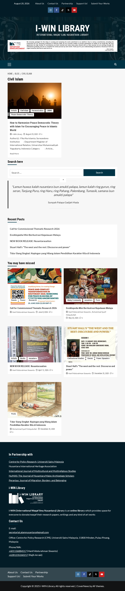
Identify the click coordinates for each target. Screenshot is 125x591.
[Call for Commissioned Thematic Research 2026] (34, 286)
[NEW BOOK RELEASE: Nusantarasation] (34, 344)
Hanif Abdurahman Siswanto (23, 312)
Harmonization (37, 111)
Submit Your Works (100, 3)
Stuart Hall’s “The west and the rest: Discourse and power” (40, 247)
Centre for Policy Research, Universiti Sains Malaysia (36, 461)
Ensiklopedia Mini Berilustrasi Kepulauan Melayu (35, 235)
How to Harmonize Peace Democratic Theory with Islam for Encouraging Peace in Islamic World (34, 126)
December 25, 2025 (102, 373)
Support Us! (82, 3)
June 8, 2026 (43, 312)
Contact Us (53, 3)
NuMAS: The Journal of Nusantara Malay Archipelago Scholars (41, 475)
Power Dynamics (102, 358)
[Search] (115, 64)
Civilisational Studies (75, 358)
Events (14, 300)
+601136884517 (18, 550)
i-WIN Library (62, 28)
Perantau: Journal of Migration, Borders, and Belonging (37, 480)
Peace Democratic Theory (22, 115)
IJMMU (49, 111)
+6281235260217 (18, 554)
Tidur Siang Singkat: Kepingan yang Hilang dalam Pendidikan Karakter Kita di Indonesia (55, 253)
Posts (98, 300)
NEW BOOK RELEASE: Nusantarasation (30, 241)
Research (33, 300)
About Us (39, 3)
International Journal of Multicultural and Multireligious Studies (42, 470)
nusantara (88, 300)
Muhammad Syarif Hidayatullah (24, 429)
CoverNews (83, 586)
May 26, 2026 (73, 318)
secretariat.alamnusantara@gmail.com (29, 532)
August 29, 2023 (32, 134)
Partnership (67, 3)
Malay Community (74, 300)
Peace (22, 300)
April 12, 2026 (43, 370)
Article (14, 111)
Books (22, 358)
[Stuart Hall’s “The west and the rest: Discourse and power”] (91, 344)
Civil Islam (24, 111)
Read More (14, 153)
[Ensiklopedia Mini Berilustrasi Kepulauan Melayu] (91, 286)
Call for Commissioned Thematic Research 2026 (35, 228)
